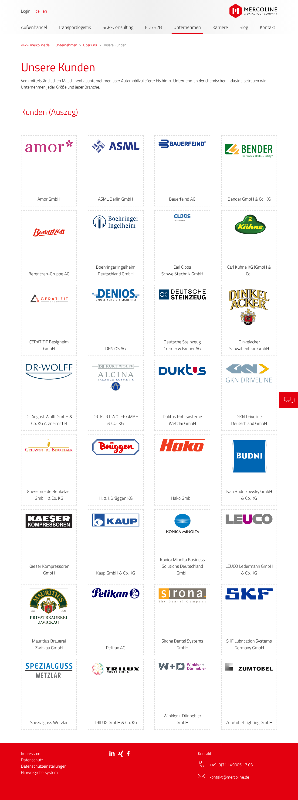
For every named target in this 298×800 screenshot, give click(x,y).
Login (25, 11)
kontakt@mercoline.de (229, 777)
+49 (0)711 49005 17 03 (232, 765)
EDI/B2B (153, 27)
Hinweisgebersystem (39, 772)
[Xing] (120, 753)
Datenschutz (32, 760)
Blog (244, 27)
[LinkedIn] (112, 753)
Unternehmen (187, 27)
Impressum (30, 753)
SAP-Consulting (117, 27)
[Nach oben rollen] (287, 789)
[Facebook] (128, 753)
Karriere (220, 27)
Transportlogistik (74, 27)
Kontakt (267, 27)
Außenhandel (34, 27)
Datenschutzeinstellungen (44, 766)
